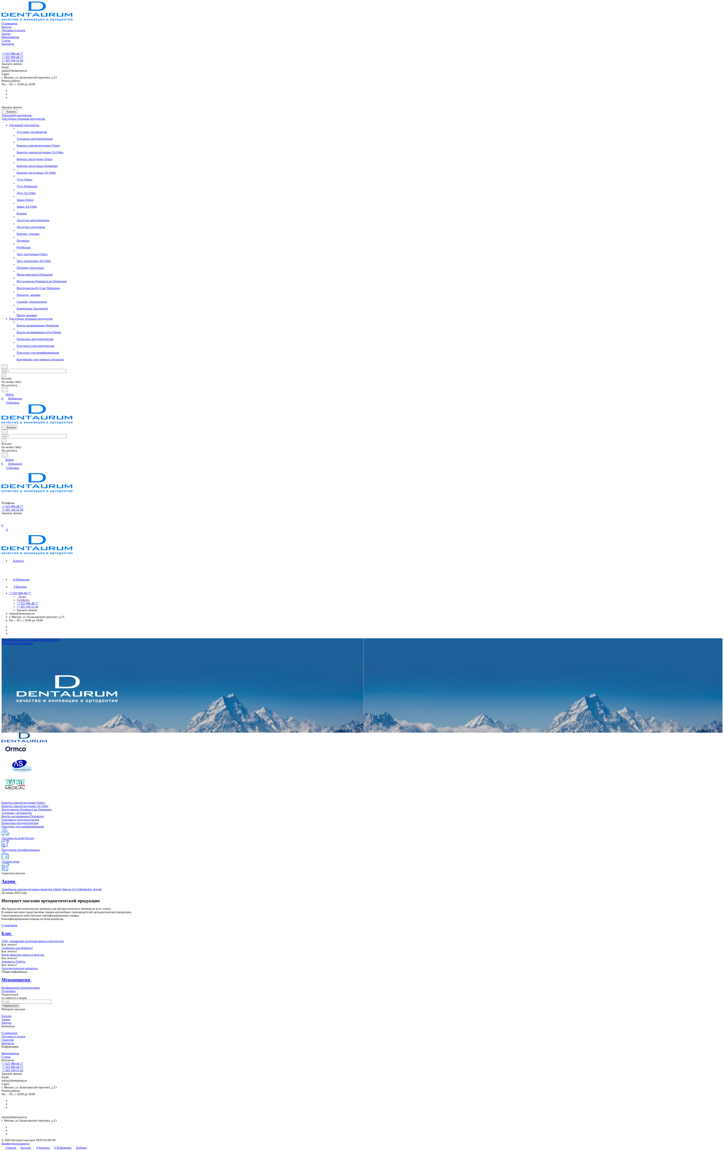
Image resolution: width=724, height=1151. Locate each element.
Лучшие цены (10, 861)
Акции (6, 1019)
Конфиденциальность (15, 1143)
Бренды (6, 1022)
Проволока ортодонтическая (20, 823)
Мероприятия (10, 1053)
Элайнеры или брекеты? (17, 948)
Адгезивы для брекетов (17, 812)
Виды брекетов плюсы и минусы (23, 954)
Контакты (8, 1043)
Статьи (6, 1056)
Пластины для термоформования (23, 826)
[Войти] (3, 521)
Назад (22, 596)
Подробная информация (17, 643)
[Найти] (5, 389)
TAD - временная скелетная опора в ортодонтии (33, 941)
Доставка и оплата (13, 1036)
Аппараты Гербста (13, 961)
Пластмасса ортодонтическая (20, 819)
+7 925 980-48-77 (12, 53)
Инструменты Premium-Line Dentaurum (26, 809)
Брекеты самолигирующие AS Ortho (25, 806)
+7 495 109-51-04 (12, 60)
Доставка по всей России (18, 838)
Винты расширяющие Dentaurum (23, 816)
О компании (9, 925)
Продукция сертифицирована (21, 849)
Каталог (7, 1016)
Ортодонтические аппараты (20, 968)
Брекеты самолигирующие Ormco (23, 802)
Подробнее (9, 991)
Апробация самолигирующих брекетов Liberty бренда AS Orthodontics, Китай (52, 889)
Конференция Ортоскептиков (21, 987)
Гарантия (7, 1039)
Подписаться (10, 1005)
